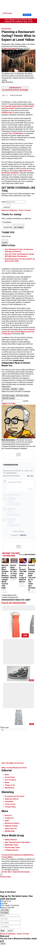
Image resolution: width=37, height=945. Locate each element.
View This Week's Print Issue (13, 763)
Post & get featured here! (14, 602)
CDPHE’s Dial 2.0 (8, 113)
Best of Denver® (8, 908)
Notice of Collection (9, 210)
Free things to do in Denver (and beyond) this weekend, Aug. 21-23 (18, 20)
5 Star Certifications (15, 133)
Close (3, 943)
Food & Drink (10, 777)
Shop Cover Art (11, 828)
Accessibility (24, 855)
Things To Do (10, 785)
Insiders (5, 903)
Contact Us (9, 818)
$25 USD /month (22, 396)
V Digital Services (11, 850)
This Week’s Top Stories (10, 905)
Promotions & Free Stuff (14, 796)
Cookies (15, 855)
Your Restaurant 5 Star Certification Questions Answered (19, 250)
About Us (8, 815)
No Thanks (4, 913)
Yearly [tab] (21, 389)
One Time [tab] (5, 389)
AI (29, 855)
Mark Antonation (10, 48)
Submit (10, 931)
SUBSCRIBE (8, 227)
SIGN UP (7, 207)
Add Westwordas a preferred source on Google (15, 89)
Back (2, 931)
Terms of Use (10, 804)
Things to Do (6, 901)
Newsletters (9, 788)
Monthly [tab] (14, 389)
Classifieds (9, 801)
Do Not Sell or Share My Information (16, 872)
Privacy (28, 210)
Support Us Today (8, 403)
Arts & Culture (10, 780)
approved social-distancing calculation (17, 172)
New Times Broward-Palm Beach (17, 842)
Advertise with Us (11, 799)
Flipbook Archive (11, 826)
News (7, 775)
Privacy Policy (10, 807)
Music (7, 782)
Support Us (27, 14)
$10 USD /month (8, 396)
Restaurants (6, 29)
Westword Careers (12, 823)
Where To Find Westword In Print (14, 768)
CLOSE (4, 243)
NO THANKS (18, 227)
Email (4, 202)
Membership (9, 831)
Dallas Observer (11, 840)
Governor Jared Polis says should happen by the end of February (18, 332)
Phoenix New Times (12, 847)
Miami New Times (11, 845)
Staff (7, 821)
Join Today (5, 910)
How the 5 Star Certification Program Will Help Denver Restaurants (19, 255)
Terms (21, 210)
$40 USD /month (8, 398)
